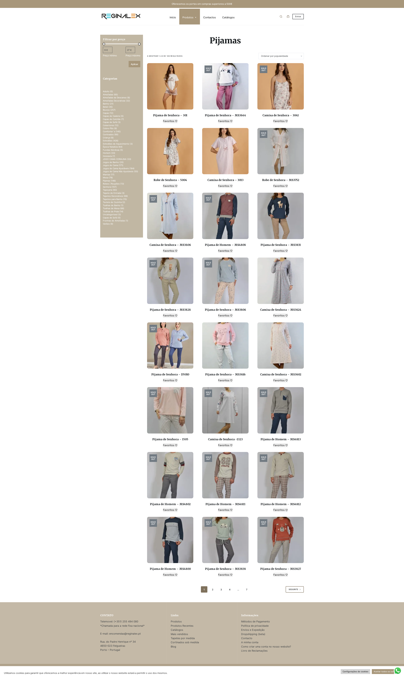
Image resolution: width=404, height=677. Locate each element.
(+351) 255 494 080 (126, 621)
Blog (173, 646)
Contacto (246, 638)
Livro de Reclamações (254, 650)
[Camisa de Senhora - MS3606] (170, 216)
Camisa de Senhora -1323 (225, 439)
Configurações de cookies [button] (355, 671)
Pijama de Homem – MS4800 (170, 569)
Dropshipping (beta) (253, 634)
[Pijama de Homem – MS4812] (280, 475)
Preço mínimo (110, 55)
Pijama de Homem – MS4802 (170, 504)
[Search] (281, 16)
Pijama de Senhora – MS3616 (225, 374)
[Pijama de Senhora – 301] (170, 86)
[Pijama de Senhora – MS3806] (225, 281)
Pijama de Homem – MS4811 (225, 504)
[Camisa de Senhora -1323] (225, 410)
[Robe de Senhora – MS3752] (280, 151)
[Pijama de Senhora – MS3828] (170, 281)
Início (173, 17)
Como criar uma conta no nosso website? (266, 646)
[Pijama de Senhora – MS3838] (225, 540)
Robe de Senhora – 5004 (170, 180)
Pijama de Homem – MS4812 (281, 504)
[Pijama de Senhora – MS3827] (280, 540)
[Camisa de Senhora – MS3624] (280, 281)
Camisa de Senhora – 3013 (225, 180)
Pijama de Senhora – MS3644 (225, 115)
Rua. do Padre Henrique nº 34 (118, 641)
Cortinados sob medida (185, 642)
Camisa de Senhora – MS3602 (280, 374)
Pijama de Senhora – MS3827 (280, 569)
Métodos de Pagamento (255, 621)
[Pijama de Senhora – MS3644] (225, 86)
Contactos (209, 17)
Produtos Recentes (182, 625)
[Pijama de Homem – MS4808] (225, 216)
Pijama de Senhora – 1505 (170, 439)
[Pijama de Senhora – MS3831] (280, 216)
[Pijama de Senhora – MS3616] (225, 345)
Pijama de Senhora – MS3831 (281, 245)
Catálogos (228, 17)
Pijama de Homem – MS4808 (225, 245)
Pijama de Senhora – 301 (170, 115)
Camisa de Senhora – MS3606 (170, 245)
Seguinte (293, 589)
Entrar (298, 16)
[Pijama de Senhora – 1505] (170, 410)
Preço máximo (133, 55)
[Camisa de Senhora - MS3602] (280, 345)
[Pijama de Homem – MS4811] (225, 475)
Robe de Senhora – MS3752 (280, 180)
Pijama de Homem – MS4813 (281, 439)
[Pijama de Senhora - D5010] (170, 345)
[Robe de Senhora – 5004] (170, 151)
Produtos (187, 17)
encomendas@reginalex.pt (125, 633)
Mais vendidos (179, 634)
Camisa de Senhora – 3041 (280, 115)
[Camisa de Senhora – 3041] (280, 86)
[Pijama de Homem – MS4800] (170, 540)
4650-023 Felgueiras (112, 645)
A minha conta (249, 642)
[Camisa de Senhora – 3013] (225, 151)
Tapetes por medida (183, 638)
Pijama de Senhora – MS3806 (225, 310)
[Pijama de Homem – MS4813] (280, 410)
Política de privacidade (255, 625)
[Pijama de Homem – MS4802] (170, 475)
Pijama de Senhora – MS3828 (170, 310)
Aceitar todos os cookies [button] (386, 671)
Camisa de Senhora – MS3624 (280, 310)
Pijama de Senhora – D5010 (170, 374)
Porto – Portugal (110, 649)
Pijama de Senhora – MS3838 (225, 569)
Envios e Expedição (253, 629)
